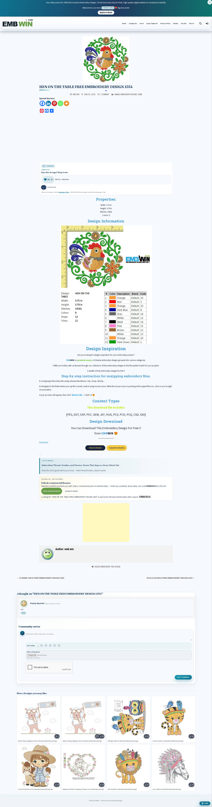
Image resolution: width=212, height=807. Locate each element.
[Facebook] (42, 103)
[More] (66, 103)
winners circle (64, 192)
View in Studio (95, 448)
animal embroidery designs (126, 94)
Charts (191, 24)
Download (43, 442)
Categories (133, 24)
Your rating (31, 646)
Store (142, 24)
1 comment (105, 94)
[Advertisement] (106, 137)
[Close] (209, 2)
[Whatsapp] (60, 103)
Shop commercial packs (51, 491)
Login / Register (152, 24)
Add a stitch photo (33, 652)
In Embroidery (108, 7)
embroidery (105, 566)
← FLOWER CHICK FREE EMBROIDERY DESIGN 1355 (40, 578)
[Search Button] (200, 23)
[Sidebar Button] (207, 23)
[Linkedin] (48, 103)
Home (124, 24)
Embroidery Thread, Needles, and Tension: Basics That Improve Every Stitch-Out (80, 465)
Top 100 (183, 24)
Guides (175, 24)
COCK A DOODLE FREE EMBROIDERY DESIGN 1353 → (171, 578)
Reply (23, 613)
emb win (76, 94)
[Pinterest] (54, 103)
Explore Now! (106, 12)
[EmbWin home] (17, 23)
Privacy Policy (165, 24)
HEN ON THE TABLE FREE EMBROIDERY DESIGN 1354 (85, 87)
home (140, 94)
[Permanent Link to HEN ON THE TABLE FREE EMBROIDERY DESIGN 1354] (106, 59)
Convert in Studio (116, 448)
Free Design (115, 566)
